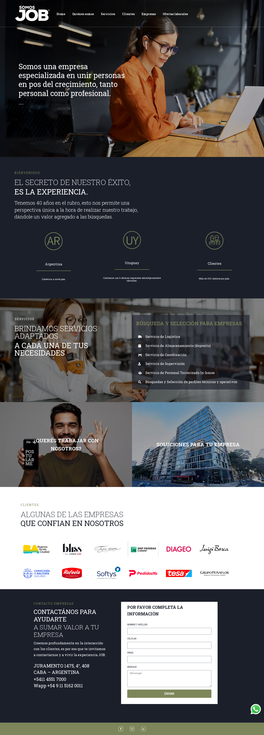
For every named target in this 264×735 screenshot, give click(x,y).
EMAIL (130, 652)
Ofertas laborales (175, 14)
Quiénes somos (83, 14)
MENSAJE (132, 667)
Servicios (108, 14)
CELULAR (132, 638)
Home (61, 14)
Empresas (149, 14)
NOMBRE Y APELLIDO (137, 624)
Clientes (128, 14)
